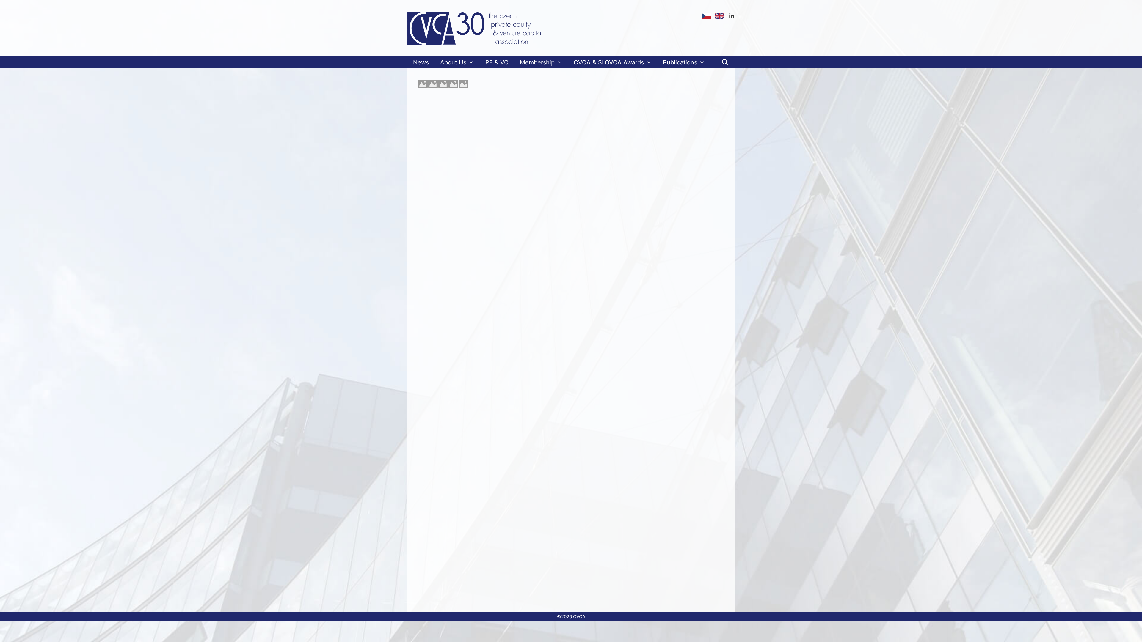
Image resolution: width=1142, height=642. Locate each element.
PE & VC (497, 62)
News (421, 62)
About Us (453, 62)
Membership (537, 62)
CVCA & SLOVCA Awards (609, 62)
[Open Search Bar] (725, 62)
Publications (680, 62)
